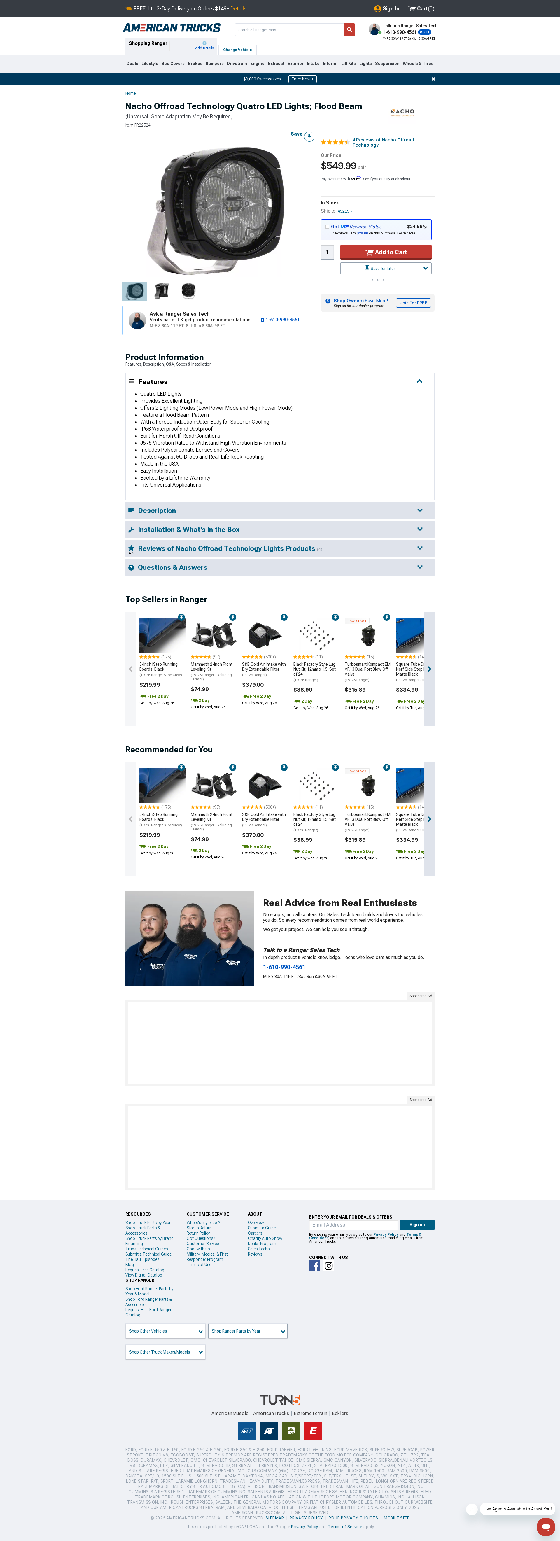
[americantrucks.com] (171, 28)
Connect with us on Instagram (328, 1265)
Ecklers (340, 1413)
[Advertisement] (280, 1043)
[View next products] (429, 669)
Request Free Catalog (144, 1269)
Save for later (382, 268)
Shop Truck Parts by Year (148, 1222)
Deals (132, 63)
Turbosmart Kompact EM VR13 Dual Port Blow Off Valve (368, 672)
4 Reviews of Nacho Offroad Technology (383, 142)
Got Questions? (201, 1238)
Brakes (195, 63)
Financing (134, 1243)
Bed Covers (173, 63)
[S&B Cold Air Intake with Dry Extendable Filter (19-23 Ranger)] (265, 635)
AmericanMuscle (230, 1413)
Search (349, 29)
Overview (256, 1222)
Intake (313, 63)
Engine (257, 63)
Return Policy (198, 1233)
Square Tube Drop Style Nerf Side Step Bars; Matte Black (418, 672)
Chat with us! (199, 1249)
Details (238, 9)
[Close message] (433, 79)
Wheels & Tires (418, 63)
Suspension (387, 63)
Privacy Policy (385, 1235)
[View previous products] (130, 669)
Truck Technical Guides (146, 1249)
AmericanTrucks (271, 1413)
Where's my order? (203, 1222)
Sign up (417, 1224)
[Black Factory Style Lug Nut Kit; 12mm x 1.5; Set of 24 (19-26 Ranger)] (316, 635)
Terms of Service (345, 1526)
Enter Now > (303, 79)
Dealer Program (262, 1243)
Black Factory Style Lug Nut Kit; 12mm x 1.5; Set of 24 (314, 672)
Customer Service (203, 1243)
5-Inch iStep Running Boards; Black (160, 669)
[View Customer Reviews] (335, 142)
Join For (413, 303)
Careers (255, 1233)
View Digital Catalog (143, 1275)
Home (130, 93)
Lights (365, 63)
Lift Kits (348, 63)
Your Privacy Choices (353, 1518)
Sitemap (274, 1518)
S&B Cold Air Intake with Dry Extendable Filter (264, 669)
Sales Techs (259, 1249)
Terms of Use (199, 1264)
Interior (330, 63)
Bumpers (215, 63)
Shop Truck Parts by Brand (149, 1238)
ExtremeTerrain (311, 1413)
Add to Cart (390, 252)
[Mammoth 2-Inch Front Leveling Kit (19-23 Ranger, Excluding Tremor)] (214, 635)
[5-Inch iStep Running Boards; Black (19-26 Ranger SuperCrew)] (162, 635)
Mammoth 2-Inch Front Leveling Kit (211, 671)
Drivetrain (237, 63)
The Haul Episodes (142, 1259)
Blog (129, 1264)
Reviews (255, 1254)
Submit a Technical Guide (148, 1254)
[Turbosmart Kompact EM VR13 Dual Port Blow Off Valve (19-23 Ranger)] (368, 635)
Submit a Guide (262, 1228)
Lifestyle (149, 63)
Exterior (296, 63)
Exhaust (276, 63)
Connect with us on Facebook (314, 1265)
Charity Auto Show (265, 1238)
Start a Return (199, 1228)
